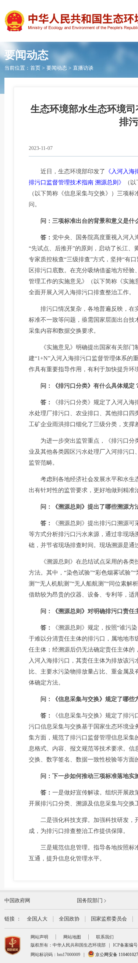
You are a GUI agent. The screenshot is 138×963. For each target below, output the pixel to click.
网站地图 (72, 937)
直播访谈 (83, 68)
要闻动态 (56, 68)
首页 (35, 68)
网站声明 (39, 937)
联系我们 (105, 937)
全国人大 (37, 919)
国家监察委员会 (109, 919)
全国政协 (69, 919)
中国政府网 (17, 900)
